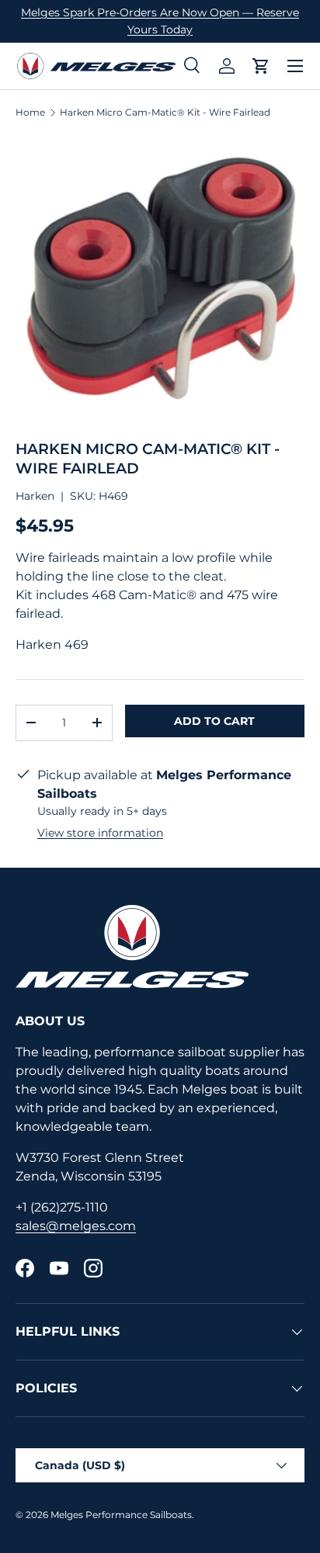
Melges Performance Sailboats (121, 1514)
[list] (160, 279)
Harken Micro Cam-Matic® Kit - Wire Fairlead (165, 112)
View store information (100, 833)
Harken (35, 496)
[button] (261, 66)
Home (30, 112)
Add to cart (214, 721)
